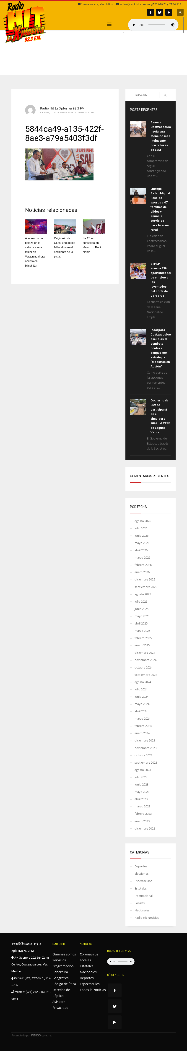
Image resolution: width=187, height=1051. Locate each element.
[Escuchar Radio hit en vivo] (121, 961)
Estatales (141, 888)
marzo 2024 (142, 718)
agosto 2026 (143, 521)
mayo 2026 (142, 543)
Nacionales (142, 910)
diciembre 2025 (145, 579)
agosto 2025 (143, 594)
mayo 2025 (142, 616)
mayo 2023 (142, 792)
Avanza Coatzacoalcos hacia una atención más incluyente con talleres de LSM (161, 136)
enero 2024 (142, 733)
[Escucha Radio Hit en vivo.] (153, 25)
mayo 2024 (142, 704)
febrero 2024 (143, 726)
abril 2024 (141, 711)
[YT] (168, 12)
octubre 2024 (143, 667)
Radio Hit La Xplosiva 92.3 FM (62, 108)
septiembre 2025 (146, 587)
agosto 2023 (143, 770)
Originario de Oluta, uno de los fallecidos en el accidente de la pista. (64, 247)
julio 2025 (141, 601)
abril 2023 (141, 799)
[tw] (159, 12)
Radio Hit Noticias (147, 918)
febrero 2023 (143, 814)
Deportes (141, 866)
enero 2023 (142, 821)
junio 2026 (141, 535)
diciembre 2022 (145, 828)
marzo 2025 (142, 631)
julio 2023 (141, 777)
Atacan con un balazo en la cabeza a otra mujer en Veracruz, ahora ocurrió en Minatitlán (35, 252)
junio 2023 (141, 784)
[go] (165, 95)
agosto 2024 (143, 682)
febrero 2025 (143, 638)
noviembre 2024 (145, 660)
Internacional (144, 896)
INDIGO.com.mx (41, 1035)
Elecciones (141, 873)
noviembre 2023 (145, 748)
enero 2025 (142, 645)
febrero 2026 (143, 565)
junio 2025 (141, 609)
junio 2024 (141, 697)
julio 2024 (141, 689)
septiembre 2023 (146, 762)
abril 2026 (141, 550)
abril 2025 (141, 623)
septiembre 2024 (146, 675)
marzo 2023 (142, 806)
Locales (140, 903)
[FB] (150, 12)
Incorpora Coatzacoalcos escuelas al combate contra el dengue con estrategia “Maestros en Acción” (161, 348)
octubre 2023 (143, 755)
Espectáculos (143, 881)
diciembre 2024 (145, 652)
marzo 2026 (142, 557)
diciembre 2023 (145, 740)
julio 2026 (141, 528)
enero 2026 (142, 572)
